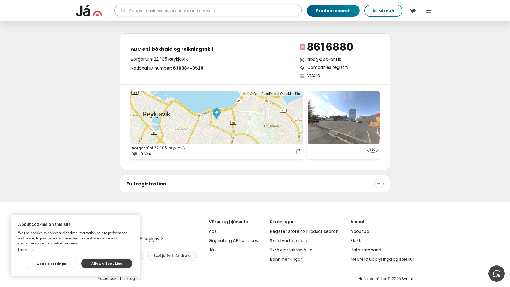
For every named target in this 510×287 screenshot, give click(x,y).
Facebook (107, 278)
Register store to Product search (304, 231)
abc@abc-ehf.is (324, 59)
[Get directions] (298, 151)
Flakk (355, 241)
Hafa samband (365, 250)
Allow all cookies (106, 263)
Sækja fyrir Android (172, 255)
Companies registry (327, 67)
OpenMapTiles (290, 93)
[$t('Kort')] (412, 10)
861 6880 (330, 47)
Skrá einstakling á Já (291, 250)
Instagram (133, 278)
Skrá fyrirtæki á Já (289, 241)
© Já (246, 93)
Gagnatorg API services (233, 241)
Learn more (26, 250)
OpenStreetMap (264, 93)
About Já (359, 231)
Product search (333, 11)
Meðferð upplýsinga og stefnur (382, 259)
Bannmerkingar (286, 259)
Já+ (212, 250)
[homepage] (94, 10)
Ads (212, 231)
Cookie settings (51, 263)
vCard (313, 75)
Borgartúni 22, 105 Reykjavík (159, 59)
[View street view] (344, 117)
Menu (428, 10)
